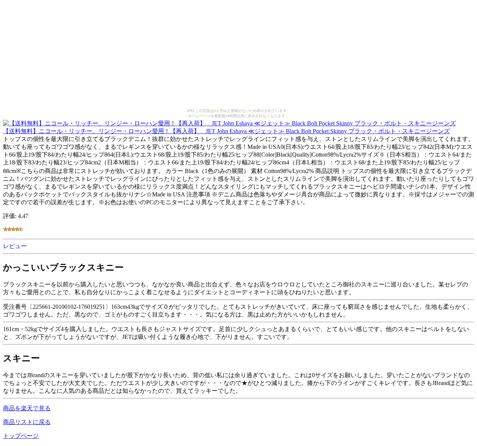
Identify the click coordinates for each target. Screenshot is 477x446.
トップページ (21, 436)
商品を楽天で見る (27, 408)
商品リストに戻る (27, 422)
